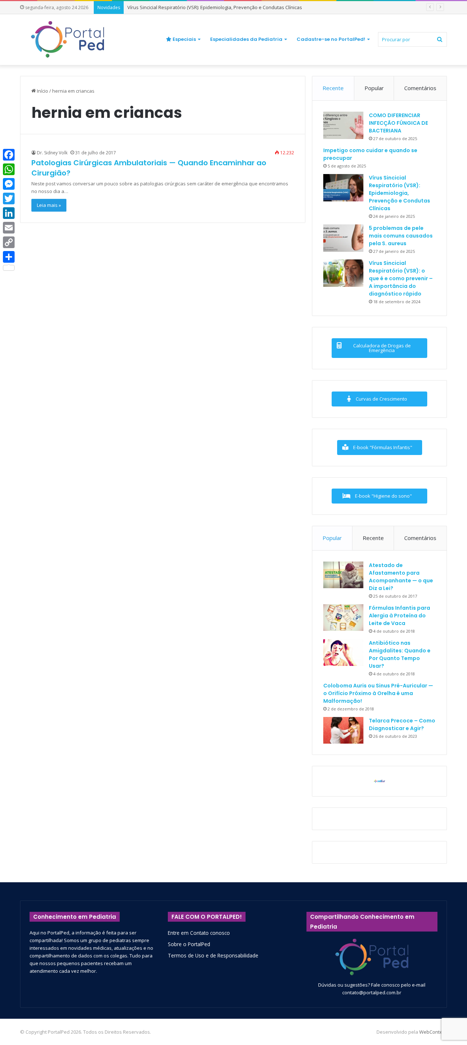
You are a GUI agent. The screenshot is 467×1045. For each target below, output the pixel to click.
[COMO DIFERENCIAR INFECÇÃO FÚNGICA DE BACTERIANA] (343, 125)
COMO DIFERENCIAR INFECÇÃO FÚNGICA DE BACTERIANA (398, 123)
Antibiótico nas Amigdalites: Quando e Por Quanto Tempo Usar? (400, 654)
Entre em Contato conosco (199, 932)
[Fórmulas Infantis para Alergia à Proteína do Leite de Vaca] (343, 617)
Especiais (183, 39)
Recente (333, 88)
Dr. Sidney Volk (52, 153)
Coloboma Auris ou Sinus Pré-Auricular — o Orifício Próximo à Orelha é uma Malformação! (378, 693)
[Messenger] (8, 184)
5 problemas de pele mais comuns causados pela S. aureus (401, 235)
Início (42, 91)
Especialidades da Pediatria (246, 39)
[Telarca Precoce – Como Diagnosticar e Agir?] (343, 730)
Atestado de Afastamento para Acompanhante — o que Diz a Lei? (401, 577)
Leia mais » (49, 205)
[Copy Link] (8, 242)
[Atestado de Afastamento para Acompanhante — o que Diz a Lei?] (343, 575)
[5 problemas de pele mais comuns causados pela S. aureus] (343, 238)
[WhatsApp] (8, 169)
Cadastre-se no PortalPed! (331, 39)
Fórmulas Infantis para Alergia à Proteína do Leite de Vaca (399, 615)
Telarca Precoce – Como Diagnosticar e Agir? (402, 724)
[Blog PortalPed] (67, 39)
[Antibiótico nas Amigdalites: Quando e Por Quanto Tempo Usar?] (343, 652)
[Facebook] (8, 154)
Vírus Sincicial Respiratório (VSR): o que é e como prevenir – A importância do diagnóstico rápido (401, 278)
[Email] (8, 227)
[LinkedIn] (8, 213)
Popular (374, 88)
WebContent (433, 1032)
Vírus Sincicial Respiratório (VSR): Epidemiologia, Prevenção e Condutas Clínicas (214, 7)
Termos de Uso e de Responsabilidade (213, 955)
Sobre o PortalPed (189, 944)
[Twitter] (8, 198)
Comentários (420, 88)
